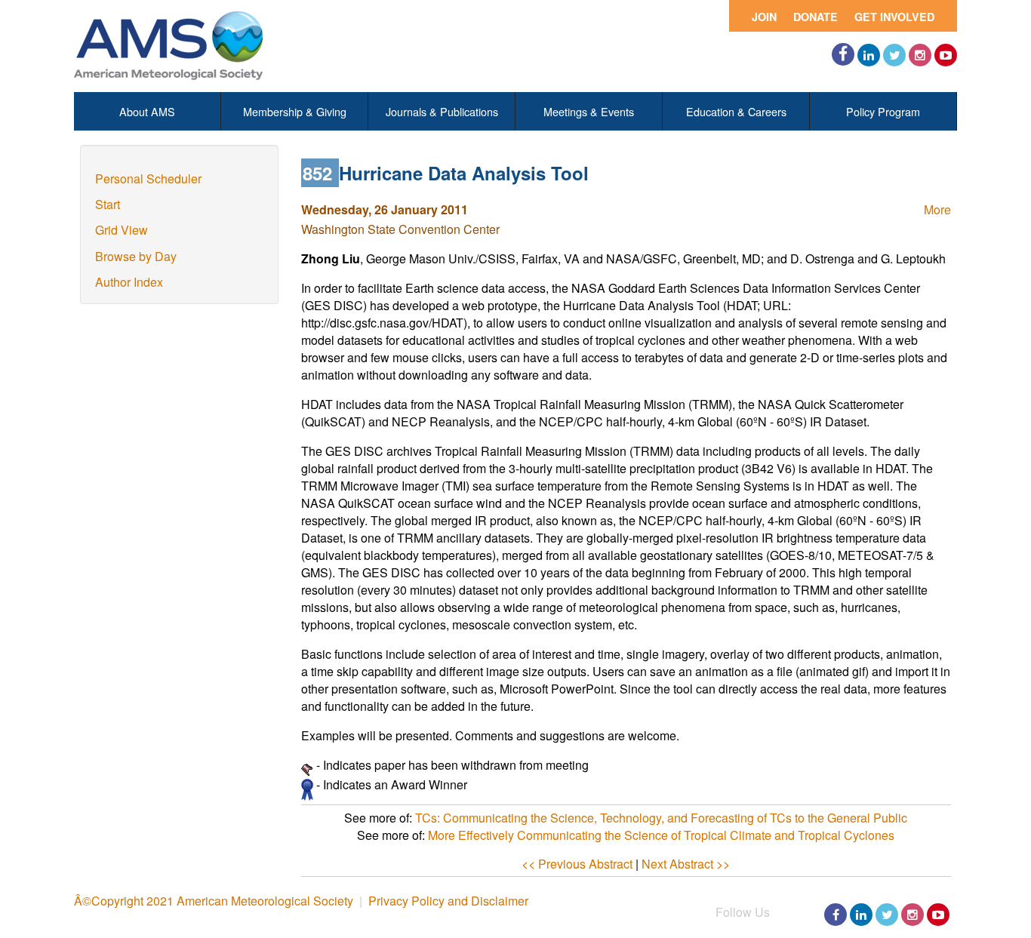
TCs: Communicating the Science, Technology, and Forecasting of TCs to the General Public (661, 817)
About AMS (147, 111)
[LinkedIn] (868, 55)
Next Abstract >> (686, 863)
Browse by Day (136, 256)
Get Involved (894, 16)
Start (107, 204)
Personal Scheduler (148, 178)
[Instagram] (920, 55)
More (937, 209)
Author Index (129, 282)
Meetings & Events (588, 111)
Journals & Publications (442, 111)
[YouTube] (945, 55)
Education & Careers (736, 111)
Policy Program (883, 111)
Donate (815, 16)
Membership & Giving (294, 111)
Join (764, 16)
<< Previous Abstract (577, 863)
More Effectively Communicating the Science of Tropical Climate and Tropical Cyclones (661, 835)
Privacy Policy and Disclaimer (448, 900)
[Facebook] (843, 54)
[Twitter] (894, 55)
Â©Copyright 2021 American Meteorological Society (213, 900)
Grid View (121, 229)
